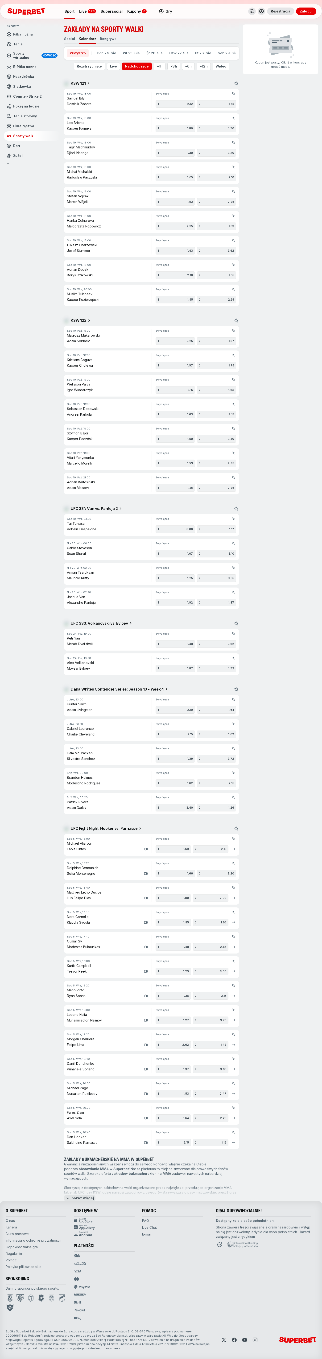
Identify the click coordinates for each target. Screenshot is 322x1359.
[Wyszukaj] (252, 11)
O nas (10, 1221)
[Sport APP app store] (104, 1220)
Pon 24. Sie (106, 53)
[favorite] (236, 83)
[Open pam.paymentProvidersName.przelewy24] (80, 1263)
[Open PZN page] (10, 1307)
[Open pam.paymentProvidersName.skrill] (77, 1302)
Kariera (11, 1227)
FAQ (145, 1221)
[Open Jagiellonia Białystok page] (30, 1298)
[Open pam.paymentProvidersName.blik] (77, 1255)
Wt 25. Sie (131, 53)
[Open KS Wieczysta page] (62, 1298)
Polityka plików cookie (23, 1267)
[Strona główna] (26, 11)
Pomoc (11, 1260)
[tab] (69, 39)
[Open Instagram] (255, 1340)
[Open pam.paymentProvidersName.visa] (77, 1271)
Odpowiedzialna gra (22, 1247)
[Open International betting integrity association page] (242, 1244)
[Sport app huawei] (104, 1227)
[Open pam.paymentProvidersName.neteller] (80, 1294)
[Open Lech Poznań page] (10, 1298)
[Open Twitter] (224, 1340)
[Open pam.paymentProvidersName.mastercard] (76, 1279)
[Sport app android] (104, 1234)
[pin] (233, 93)
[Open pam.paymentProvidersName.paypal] (82, 1286)
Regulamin (14, 1254)
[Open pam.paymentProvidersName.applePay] (77, 1318)
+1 (233, 849)
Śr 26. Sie (154, 53)
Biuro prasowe (17, 1234)
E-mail (147, 1234)
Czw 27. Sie (179, 53)
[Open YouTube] (244, 1340)
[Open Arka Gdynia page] (51, 1298)
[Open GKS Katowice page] (20, 1298)
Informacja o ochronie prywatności (33, 1240)
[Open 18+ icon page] (219, 1244)
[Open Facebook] (234, 1340)
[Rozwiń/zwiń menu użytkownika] (261, 11)
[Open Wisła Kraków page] (41, 1298)
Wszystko (78, 53)
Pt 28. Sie (203, 53)
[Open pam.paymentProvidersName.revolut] (79, 1310)
